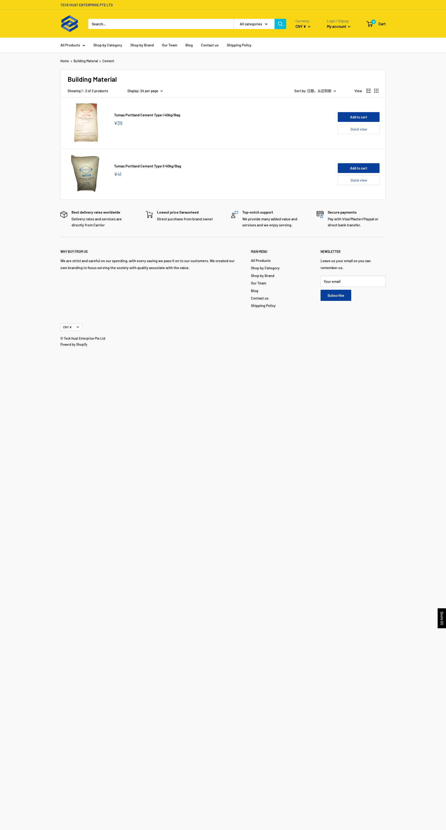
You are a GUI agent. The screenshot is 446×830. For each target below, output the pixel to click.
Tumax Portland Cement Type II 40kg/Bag (147, 166)
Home (64, 61)
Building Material (86, 61)
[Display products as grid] (376, 91)
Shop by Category (107, 45)
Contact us (210, 45)
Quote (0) (442, 618)
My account (337, 26)
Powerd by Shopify (73, 344)
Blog (189, 45)
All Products (70, 45)
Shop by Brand (142, 45)
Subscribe (336, 295)
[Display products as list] (369, 91)
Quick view (359, 129)
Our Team (169, 45)
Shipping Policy (239, 45)
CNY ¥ (67, 327)
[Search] (280, 24)
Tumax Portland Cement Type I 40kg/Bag (147, 115)
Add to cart (358, 117)
